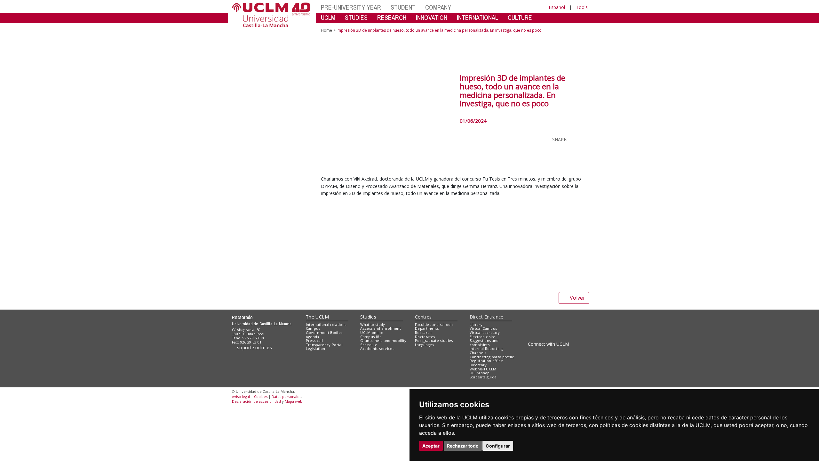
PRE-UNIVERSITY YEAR (351, 7)
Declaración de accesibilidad (256, 432)
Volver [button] (577, 328)
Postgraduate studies (434, 371)
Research (423, 363)
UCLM (328, 17)
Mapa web (293, 432)
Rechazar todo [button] (463, 446)
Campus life (371, 367)
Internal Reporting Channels (486, 381)
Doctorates (425, 367)
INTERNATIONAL (477, 17)
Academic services (377, 379)
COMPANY (438, 7)
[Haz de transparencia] (539, 356)
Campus (313, 359)
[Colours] (567, 356)
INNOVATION (431, 17)
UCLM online (371, 363)
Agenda (312, 367)
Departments (427, 359)
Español (557, 7)
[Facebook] (574, 139)
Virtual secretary (485, 363)
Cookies (260, 427)
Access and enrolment (380, 359)
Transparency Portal (324, 375)
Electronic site (483, 367)
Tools (582, 7)
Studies (368, 347)
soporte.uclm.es (254, 378)
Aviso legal (241, 427)
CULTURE (520, 17)
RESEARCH (391, 17)
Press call (314, 371)
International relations (326, 355)
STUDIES (356, 17)
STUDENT (403, 7)
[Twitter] (567, 139)
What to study (372, 355)
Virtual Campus (483, 359)
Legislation (315, 379)
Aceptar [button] (431, 446)
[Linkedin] (582, 139)
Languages (424, 375)
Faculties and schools (434, 355)
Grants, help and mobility (383, 371)
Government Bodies (324, 363)
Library (476, 355)
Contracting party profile (492, 387)
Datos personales (286, 427)
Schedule (368, 375)
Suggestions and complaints (484, 373)
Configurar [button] (498, 446)
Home (326, 30)
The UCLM (317, 347)
